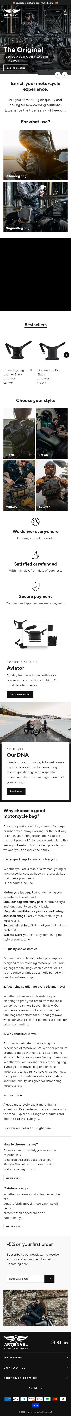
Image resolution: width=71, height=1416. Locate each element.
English (33, 1388)
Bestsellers (35, 324)
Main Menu (12, 1357)
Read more (16, 791)
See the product (16, 67)
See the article (13, 1178)
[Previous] (58, 75)
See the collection (20, 694)
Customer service (20, 1378)
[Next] (65, 75)
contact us (14, 1368)
